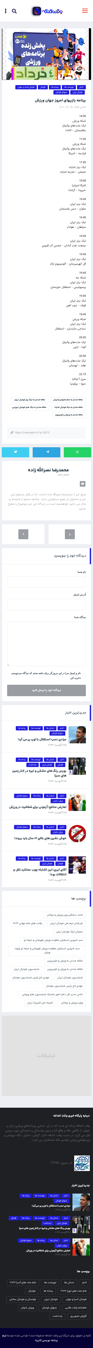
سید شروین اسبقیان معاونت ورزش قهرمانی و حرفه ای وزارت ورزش (47, 951)
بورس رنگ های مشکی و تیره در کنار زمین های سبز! (39, 773)
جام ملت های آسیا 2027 (23, 1283)
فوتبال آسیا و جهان (76, 1299)
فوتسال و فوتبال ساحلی (22, 1299)
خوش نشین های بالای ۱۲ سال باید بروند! (40, 838)
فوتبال (32, 1291)
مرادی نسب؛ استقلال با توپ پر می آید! (42, 739)
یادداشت (57, 1316)
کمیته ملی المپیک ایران (40, 1003)
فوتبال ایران (51, 1299)
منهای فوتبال (49, 1308)
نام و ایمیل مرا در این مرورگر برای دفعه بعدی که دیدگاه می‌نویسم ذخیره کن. (46, 675)
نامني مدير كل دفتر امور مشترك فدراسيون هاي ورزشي (52, 994)
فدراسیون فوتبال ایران (70, 978)
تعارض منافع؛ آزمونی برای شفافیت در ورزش (37, 807)
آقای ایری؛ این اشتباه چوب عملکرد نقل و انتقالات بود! (39, 872)
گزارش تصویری (78, 1316)
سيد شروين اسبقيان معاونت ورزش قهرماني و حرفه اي (53, 940)
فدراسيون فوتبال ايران (26, 969)
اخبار (84, 1283)
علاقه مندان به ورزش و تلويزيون (65, 961)
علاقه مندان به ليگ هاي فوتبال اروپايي (29, 407)
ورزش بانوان (27, 1308)
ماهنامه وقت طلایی (76, 1308)
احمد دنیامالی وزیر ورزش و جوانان (65, 915)
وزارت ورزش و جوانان (72, 1003)
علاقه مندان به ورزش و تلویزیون (69, 415)
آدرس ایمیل (79, 594)
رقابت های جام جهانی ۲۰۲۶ (27, 923)
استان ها (69, 1283)
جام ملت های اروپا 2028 (74, 1291)
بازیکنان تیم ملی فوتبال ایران (66, 923)
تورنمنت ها (50, 1283)
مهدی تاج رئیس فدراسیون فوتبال (64, 986)
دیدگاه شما (80, 617)
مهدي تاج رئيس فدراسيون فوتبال (30, 978)
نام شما (82, 571)
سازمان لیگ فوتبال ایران (69, 932)
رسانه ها (48, 1291)
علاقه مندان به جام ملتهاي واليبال (68, 400)
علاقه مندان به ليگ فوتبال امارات (68, 407)
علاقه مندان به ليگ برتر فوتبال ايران (29, 400)
